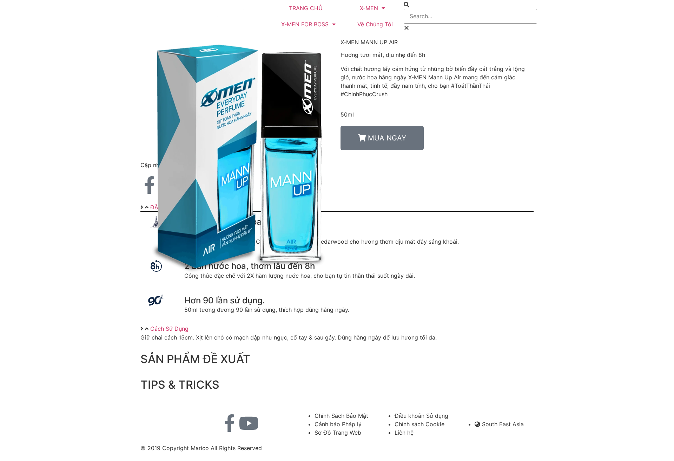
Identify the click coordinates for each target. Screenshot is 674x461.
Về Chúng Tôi (375, 24)
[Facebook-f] (229, 423)
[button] (470, 4)
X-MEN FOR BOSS (305, 24)
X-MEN (369, 8)
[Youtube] (248, 423)
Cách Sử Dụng (169, 328)
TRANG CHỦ (306, 8)
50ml (347, 114)
